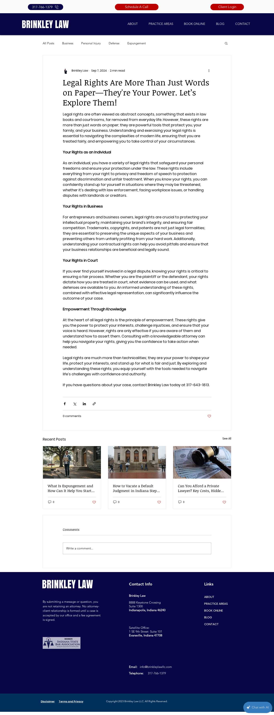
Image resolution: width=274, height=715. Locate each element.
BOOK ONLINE (213, 610)
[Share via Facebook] (65, 404)
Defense (114, 43)
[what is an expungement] (72, 462)
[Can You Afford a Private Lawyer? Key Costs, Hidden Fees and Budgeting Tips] (202, 462)
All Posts (48, 43)
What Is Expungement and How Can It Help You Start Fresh (70, 488)
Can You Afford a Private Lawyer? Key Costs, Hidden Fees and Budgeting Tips (200, 488)
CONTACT (211, 624)
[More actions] (208, 70)
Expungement (136, 43)
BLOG (208, 617)
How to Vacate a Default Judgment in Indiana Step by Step (135, 488)
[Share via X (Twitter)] (74, 404)
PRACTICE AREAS (216, 604)
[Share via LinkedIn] (84, 404)
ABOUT (209, 597)
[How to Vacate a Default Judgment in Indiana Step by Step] (137, 462)
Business (67, 43)
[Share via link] (94, 404)
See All (226, 438)
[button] (226, 43)
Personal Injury (91, 43)
